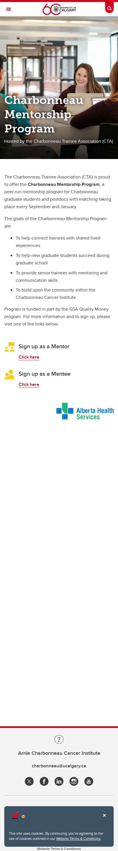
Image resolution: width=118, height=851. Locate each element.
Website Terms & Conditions (78, 838)
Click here (29, 357)
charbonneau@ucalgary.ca (59, 766)
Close (104, 819)
